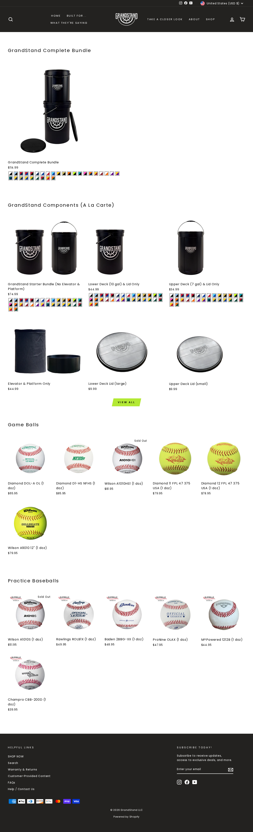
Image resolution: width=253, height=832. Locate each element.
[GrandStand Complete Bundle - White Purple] (112, 173)
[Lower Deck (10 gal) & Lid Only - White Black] (91, 295)
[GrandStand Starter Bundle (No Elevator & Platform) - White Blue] (42, 300)
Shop (210, 19)
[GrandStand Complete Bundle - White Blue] (42, 173)
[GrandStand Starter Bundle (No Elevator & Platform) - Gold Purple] (42, 305)
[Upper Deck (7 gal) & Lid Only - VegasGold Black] (225, 295)
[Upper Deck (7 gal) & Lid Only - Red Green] (241, 300)
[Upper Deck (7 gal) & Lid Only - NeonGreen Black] (236, 295)
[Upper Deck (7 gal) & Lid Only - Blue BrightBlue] (214, 295)
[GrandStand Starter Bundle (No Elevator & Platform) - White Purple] (37, 305)
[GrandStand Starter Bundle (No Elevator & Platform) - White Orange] (32, 305)
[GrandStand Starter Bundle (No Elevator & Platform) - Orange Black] (69, 300)
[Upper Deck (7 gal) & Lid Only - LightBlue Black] (177, 295)
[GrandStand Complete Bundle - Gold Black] (58, 173)
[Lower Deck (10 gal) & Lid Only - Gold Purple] (123, 300)
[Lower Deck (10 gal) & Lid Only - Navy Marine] (128, 300)
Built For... (77, 16)
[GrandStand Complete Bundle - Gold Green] (32, 178)
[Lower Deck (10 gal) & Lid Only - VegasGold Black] (144, 295)
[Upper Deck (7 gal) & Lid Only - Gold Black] (220, 295)
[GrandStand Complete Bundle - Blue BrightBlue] (53, 173)
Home (56, 16)
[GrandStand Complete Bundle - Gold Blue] (26, 178)
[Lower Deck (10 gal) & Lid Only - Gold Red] (91, 304)
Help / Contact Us (21, 789)
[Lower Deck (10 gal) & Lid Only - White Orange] (112, 300)
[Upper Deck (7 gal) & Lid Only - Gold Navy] (214, 300)
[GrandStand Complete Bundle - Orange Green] (53, 178)
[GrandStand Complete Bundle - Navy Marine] (10, 178)
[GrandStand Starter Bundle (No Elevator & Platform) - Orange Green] (16, 309)
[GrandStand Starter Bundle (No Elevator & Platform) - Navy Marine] (48, 305)
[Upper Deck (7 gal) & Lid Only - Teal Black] (241, 295)
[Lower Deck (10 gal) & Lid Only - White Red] (128, 295)
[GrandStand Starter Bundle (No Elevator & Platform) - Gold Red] (10, 309)
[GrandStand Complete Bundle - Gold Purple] (117, 173)
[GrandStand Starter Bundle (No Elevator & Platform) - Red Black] (32, 300)
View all (126, 402)
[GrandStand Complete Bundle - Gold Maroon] (96, 173)
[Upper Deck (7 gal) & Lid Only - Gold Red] (172, 304)
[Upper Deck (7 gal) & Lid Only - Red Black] (193, 295)
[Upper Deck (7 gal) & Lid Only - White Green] (236, 300)
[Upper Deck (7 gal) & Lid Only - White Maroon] (188, 300)
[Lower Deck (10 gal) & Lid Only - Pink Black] (91, 300)
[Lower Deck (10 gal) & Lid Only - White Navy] (118, 295)
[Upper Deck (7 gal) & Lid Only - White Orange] (193, 300)
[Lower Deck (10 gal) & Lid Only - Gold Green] (150, 300)
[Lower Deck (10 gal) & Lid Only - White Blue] (123, 295)
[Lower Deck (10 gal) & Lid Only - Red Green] (160, 300)
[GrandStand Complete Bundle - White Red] (48, 173)
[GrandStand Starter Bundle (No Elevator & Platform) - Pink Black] (10, 305)
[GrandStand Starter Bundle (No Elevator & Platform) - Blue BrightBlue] (53, 300)
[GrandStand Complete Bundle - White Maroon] (101, 173)
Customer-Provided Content (29, 776)
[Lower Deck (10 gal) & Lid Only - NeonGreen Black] (155, 295)
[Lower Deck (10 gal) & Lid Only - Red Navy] (102, 295)
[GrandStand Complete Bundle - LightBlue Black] (16, 173)
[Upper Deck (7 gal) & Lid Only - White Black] (172, 295)
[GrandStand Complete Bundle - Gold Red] (48, 178)
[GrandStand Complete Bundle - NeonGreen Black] (74, 173)
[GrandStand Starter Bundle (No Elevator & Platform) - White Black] (10, 300)
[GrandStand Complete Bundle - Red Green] (42, 178)
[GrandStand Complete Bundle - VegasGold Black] (64, 173)
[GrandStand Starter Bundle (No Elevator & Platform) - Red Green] (80, 305)
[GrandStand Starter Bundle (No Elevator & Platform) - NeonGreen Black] (74, 300)
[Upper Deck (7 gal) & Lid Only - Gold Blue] (225, 300)
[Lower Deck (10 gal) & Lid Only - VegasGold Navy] (139, 300)
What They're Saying (68, 23)
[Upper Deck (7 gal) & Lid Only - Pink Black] (172, 300)
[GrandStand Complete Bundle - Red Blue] (26, 173)
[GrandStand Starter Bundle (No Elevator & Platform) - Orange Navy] (16, 305)
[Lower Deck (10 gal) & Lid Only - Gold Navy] (134, 300)
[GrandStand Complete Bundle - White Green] (37, 178)
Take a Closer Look (165, 19)
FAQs (11, 783)
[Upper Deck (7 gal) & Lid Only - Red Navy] (182, 295)
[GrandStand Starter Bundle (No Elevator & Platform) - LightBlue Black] (16, 300)
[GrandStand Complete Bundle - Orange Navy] (91, 173)
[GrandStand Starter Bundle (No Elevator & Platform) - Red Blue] (26, 300)
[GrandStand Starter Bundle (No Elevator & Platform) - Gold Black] (58, 300)
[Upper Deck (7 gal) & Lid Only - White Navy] (198, 295)
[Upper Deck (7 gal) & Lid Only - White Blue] (204, 295)
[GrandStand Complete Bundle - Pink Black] (85, 173)
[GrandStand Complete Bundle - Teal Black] (80, 173)
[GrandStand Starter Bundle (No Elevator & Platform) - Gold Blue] (64, 305)
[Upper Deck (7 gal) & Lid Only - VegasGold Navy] (220, 300)
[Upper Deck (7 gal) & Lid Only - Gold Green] (230, 300)
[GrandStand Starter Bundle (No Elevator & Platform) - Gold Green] (69, 305)
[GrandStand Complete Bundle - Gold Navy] (16, 178)
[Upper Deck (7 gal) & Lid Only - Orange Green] (177, 304)
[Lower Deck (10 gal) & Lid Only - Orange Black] (150, 295)
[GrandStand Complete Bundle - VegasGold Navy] (21, 178)
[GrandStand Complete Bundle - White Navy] (37, 173)
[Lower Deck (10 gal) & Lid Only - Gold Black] (139, 295)
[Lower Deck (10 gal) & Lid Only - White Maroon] (107, 300)
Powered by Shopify (126, 816)
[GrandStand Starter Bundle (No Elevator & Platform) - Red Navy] (21, 300)
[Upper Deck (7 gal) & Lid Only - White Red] (209, 295)
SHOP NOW (16, 756)
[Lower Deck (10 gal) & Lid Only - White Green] (155, 300)
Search (13, 763)
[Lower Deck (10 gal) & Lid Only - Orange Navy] (96, 300)
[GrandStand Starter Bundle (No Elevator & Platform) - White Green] (74, 305)
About (194, 19)
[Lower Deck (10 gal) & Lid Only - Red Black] (112, 295)
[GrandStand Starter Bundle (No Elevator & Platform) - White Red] (48, 300)
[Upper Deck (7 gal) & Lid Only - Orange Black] (230, 295)
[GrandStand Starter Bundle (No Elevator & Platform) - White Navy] (37, 300)
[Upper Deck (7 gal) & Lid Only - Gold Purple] (204, 300)
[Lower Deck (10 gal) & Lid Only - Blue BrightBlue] (134, 295)
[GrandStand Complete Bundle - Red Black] (32, 173)
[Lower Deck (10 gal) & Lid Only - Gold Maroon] (102, 300)
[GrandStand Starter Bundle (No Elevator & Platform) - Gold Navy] (53, 305)
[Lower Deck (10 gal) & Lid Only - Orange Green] (96, 304)
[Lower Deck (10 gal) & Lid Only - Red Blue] (107, 295)
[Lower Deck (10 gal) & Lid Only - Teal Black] (160, 295)
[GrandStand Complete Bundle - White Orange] (107, 173)
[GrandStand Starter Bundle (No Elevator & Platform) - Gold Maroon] (21, 305)
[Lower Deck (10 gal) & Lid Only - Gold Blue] (144, 300)
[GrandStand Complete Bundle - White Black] (10, 173)
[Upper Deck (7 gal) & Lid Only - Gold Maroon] (182, 300)
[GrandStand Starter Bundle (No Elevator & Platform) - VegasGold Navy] (58, 305)
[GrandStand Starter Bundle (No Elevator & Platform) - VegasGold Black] (64, 300)
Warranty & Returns (22, 769)
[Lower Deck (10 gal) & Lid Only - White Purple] (118, 300)
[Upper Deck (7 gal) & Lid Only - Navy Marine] (209, 300)
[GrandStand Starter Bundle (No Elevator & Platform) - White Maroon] (26, 305)
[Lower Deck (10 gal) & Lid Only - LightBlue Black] (96, 295)
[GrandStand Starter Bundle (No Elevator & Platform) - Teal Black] (80, 300)
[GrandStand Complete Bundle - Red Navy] (21, 173)
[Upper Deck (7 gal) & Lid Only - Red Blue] (188, 295)
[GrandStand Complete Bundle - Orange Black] (69, 173)
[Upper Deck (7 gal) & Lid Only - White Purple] (198, 300)
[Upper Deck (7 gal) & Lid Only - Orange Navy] (177, 300)
